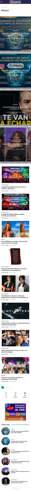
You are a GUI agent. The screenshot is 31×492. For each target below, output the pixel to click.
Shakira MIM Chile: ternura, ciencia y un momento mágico (14, 351)
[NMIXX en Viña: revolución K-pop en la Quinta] (5, 471)
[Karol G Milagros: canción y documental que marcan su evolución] (15, 229)
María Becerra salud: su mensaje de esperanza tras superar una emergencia (14, 296)
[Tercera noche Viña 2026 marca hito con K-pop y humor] (5, 481)
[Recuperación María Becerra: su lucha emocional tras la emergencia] (15, 256)
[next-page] (11, 387)
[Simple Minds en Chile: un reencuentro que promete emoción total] (15, 311)
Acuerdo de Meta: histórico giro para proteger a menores (19, 442)
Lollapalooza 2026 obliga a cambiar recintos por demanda (13, 215)
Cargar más (15, 488)
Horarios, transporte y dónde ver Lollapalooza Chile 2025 (12, 378)
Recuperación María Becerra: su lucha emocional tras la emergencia (13, 269)
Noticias (15, 67)
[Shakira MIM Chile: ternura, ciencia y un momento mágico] (15, 338)
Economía (15, 30)
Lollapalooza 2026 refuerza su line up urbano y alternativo (13, 187)
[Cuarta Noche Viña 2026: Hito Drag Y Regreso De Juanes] (15, 145)
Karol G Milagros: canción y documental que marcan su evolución (14, 242)
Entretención (15, 141)
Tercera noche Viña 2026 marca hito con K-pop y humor (19, 482)
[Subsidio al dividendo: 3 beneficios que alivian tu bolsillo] (15, 34)
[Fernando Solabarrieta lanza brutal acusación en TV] (15, 108)
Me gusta (6, 392)
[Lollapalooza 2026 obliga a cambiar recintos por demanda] (15, 202)
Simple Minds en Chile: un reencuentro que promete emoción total (15, 324)
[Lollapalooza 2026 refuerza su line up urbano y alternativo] (15, 174)
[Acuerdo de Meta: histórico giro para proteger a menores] (15, 71)
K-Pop (7, 13)
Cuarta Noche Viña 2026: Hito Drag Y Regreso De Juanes (20, 462)
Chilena (3, 13)
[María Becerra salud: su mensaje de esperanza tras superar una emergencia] (15, 283)
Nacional (15, 104)
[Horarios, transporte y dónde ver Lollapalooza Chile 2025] (15, 365)
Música (3, 239)
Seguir (15, 392)
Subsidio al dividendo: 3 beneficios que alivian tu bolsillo (20, 432)
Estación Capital (4, 190)
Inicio (2, 7)
